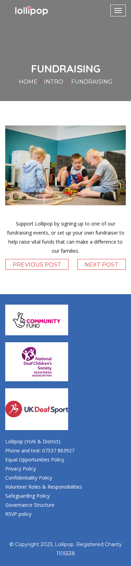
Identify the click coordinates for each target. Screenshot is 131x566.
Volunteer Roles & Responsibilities (43, 486)
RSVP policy (18, 514)
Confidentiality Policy (28, 477)
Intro (53, 81)
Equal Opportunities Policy (34, 459)
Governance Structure (29, 505)
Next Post (101, 264)
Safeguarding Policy (27, 495)
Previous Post (37, 264)
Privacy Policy (20, 468)
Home (28, 81)
